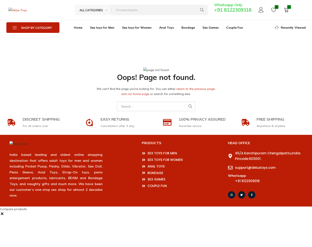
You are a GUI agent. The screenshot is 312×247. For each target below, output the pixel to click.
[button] (2, 215)
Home (78, 27)
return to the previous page (195, 89)
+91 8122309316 (233, 10)
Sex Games (210, 27)
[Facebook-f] (251, 194)
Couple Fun (234, 27)
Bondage (188, 27)
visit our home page (135, 94)
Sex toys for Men (102, 27)
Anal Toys (166, 27)
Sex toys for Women (137, 27)
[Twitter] (241, 194)
